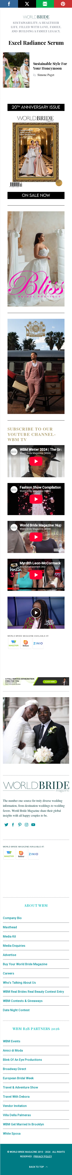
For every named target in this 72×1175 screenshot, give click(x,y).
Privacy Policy (43, 1156)
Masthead (10, 927)
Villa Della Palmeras (17, 1115)
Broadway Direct (14, 1069)
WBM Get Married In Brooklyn (23, 1124)
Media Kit (9, 936)
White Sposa (12, 1133)
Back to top (37, 1167)
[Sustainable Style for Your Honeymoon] (16, 70)
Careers (8, 973)
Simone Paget (45, 75)
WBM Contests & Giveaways (23, 1001)
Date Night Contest (16, 1010)
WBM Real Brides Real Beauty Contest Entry (33, 991)
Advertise (9, 955)
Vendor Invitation (15, 1106)
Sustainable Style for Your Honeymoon (50, 65)
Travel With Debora (16, 1096)
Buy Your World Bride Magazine (25, 964)
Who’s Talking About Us (19, 982)
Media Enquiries (14, 946)
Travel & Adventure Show (20, 1087)
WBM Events (11, 1041)
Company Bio (12, 918)
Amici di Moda (13, 1050)
